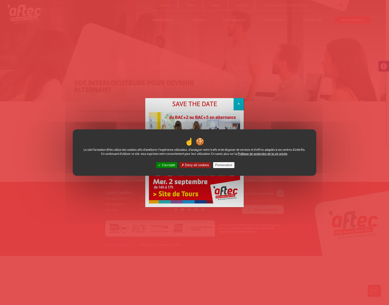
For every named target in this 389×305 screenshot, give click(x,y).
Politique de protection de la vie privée (262, 153)
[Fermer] (239, 104)
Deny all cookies (196, 165)
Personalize (223, 165)
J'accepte (168, 165)
